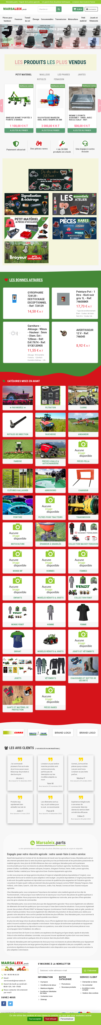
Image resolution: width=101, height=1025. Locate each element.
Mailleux (45, 74)
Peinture (17, 517)
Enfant (17, 651)
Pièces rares (50, 707)
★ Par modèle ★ (18, 407)
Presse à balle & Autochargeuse (50, 462)
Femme (83, 624)
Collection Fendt (83, 597)
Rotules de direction (17, 434)
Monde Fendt (17, 624)
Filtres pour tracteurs (50, 517)
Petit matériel (83, 19)
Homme (50, 624)
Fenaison (18, 19)
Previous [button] (3, 733)
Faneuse (18, 461)
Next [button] (98, 733)
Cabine (83, 407)
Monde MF (17, 571)
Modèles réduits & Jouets (50, 597)
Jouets (17, 678)
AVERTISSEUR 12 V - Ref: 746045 (84, 333)
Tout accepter (35, 1019)
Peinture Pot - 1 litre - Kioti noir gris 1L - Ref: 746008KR (85, 296)
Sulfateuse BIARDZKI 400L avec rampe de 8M (49, 118)
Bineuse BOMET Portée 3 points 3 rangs (19, 118)
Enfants (18, 597)
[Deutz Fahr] (38, 733)
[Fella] (87, 733)
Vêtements (50, 678)
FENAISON (59, 79)
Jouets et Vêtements (93, 19)
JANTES (82, 74)
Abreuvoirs (50, 490)
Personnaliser (66, 1019)
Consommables (47, 19)
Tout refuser (50, 1019)
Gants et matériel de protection (18, 708)
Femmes (83, 571)
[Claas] (13, 733)
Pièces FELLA (83, 461)
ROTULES (41, 79)
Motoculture (73, 19)
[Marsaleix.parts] (15, 8)
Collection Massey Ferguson (83, 544)
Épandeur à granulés (50, 544)
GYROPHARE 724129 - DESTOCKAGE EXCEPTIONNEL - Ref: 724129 (37, 299)
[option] (19, 108)
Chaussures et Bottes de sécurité (83, 679)
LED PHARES (64, 74)
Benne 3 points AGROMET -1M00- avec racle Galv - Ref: (80, 117)
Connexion (92, 9)
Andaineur (83, 434)
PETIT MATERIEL (24, 74)
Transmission (60, 19)
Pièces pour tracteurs (7, 19)
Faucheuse (50, 434)
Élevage (36, 19)
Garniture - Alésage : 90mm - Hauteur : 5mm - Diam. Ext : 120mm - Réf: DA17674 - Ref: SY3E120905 (37, 335)
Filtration (50, 407)
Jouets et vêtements (83, 651)
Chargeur (83, 490)
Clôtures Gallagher (17, 490)
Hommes (50, 571)
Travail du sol (27, 19)
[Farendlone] (62, 733)
